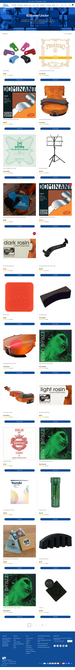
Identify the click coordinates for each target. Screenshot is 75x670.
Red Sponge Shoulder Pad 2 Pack (9, 363)
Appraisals (28, 653)
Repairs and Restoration (30, 651)
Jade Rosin (41, 607)
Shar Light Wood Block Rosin (44, 412)
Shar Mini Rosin (6, 314)
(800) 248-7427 (5, 645)
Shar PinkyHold (6, 70)
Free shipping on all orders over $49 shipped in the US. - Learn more (37, 1)
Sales (57, 5)
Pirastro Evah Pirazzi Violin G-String (45, 461)
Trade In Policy (29, 645)
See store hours (5, 644)
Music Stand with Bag (43, 168)
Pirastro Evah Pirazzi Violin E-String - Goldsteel (12, 607)
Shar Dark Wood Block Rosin (8, 265)
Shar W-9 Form (41, 638)
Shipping (27, 642)
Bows (30, 5)
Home (3, 9)
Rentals (53, 5)
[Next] (45, 625)
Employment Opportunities (18, 643)
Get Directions (5, 642)
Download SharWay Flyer (42, 645)
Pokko (14, 640)
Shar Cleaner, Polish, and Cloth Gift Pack (10, 558)
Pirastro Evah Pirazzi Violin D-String (45, 363)
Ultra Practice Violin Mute (43, 558)
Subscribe (70, 641)
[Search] (65, 5)
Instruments (26, 5)
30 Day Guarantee (17, 642)
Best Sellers (14, 5)
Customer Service (29, 638)
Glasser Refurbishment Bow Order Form (44, 641)
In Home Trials (29, 647)
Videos (14, 647)
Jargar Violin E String (7, 461)
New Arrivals (20, 5)
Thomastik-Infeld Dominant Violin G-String (47, 217)
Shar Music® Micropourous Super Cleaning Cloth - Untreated (14, 217)
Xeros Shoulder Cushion (7, 412)
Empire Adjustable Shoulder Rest (45, 119)
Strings (37, 5)
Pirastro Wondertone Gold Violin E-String (46, 70)
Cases (34, 5)
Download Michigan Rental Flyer (44, 647)
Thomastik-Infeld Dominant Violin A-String (11, 119)
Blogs (14, 645)
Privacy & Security (29, 649)
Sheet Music (42, 5)
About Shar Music (16, 638)
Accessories (48, 5)
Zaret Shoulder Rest (43, 314)
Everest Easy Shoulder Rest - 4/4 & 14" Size (47, 265)
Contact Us (28, 640)
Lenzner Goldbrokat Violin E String (9, 168)
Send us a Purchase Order (43, 643)
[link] (14, 5)
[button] (72, 5)
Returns (27, 643)
